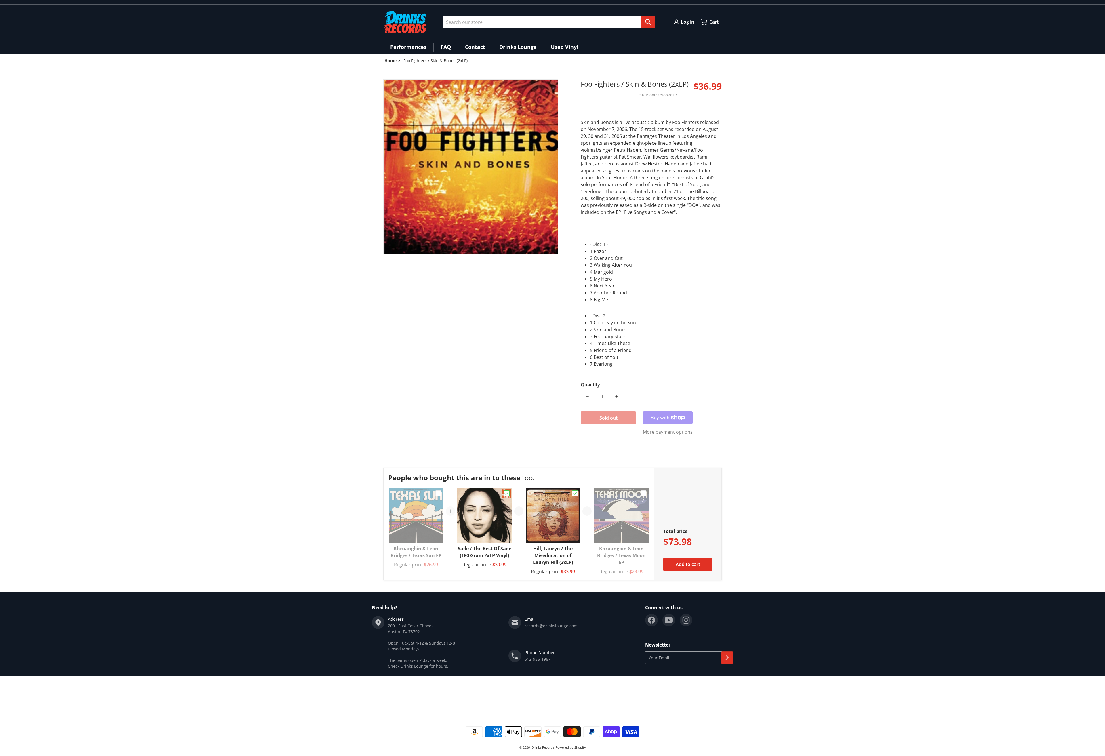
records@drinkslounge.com (551, 626)
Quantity (590, 385)
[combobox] (549, 22)
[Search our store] (648, 22)
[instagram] (686, 620)
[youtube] (668, 620)
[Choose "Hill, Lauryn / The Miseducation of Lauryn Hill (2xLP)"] (575, 493)
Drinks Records (542, 747)
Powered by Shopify (570, 747)
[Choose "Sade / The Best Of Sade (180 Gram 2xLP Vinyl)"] (507, 493)
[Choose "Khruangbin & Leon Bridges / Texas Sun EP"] (438, 493)
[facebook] (651, 620)
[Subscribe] (727, 657)
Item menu (393, 696)
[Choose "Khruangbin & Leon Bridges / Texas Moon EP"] (643, 493)
